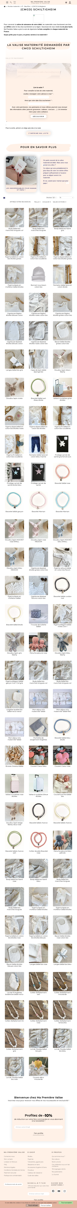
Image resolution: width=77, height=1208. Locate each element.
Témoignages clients (58, 1169)
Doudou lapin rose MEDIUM (38, 541)
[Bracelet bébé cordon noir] (62, 585)
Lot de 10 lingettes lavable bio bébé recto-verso (14, 994)
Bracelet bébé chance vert (14, 852)
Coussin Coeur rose (62, 766)
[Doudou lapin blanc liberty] (62, 359)
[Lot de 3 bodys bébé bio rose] (14, 1066)
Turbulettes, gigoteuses (35, 1162)
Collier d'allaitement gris (14, 1050)
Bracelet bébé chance (38, 823)
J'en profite (38, 1133)
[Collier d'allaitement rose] (38, 1010)
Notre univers (56, 1162)
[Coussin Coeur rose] (62, 755)
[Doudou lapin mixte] (14, 387)
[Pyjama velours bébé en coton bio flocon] (62, 557)
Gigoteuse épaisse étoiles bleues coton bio (14, 343)
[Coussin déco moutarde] (38, 1066)
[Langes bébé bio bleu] (62, 953)
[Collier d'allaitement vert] (38, 981)
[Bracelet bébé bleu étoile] (62, 727)
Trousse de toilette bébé (38, 625)
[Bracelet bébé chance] (38, 811)
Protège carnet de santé (38, 484)
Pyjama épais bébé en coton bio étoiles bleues (38, 428)
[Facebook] (53, 1191)
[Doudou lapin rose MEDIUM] (38, 528)
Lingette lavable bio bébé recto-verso (14, 710)
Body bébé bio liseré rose (14, 880)
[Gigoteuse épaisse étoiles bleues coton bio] (14, 330)
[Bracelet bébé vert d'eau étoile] (38, 387)
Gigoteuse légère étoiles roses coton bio (38, 314)
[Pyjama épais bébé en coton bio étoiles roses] (14, 415)
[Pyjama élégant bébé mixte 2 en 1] (62, 613)
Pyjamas (30, 1159)
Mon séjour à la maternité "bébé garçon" (38, 711)
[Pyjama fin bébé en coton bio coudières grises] (38, 246)
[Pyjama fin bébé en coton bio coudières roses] (62, 415)
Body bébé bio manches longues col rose (38, 683)
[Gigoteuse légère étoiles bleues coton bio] (14, 302)
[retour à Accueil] (4, 6)
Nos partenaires (57, 1172)
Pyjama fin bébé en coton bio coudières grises (38, 258)
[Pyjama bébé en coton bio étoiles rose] (14, 925)
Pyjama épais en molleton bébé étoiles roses (38, 909)
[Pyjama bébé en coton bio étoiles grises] (14, 246)
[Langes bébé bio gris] (14, 359)
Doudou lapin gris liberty (14, 654)
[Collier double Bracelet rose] (38, 840)
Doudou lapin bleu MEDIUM (14, 569)
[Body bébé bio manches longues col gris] (14, 217)
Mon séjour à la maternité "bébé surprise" (14, 739)
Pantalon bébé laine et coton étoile (62, 286)
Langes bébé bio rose (38, 964)
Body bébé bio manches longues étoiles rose (62, 881)
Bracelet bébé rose (62, 483)
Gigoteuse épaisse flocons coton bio (38, 597)
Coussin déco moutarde (38, 1078)
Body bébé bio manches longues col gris (14, 230)
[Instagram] (64, 1191)
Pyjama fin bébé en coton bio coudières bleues (14, 456)
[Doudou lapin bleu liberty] (62, 642)
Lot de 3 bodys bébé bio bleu (62, 1050)
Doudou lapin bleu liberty (62, 654)
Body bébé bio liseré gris (62, 229)
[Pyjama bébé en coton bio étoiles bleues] (38, 925)
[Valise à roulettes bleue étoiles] (38, 783)
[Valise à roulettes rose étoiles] (14, 783)
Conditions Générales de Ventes (14, 1170)
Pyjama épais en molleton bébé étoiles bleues (62, 909)
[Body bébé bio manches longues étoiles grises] (38, 217)
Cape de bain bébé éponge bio (38, 371)
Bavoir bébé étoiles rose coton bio (62, 937)
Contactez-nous (9, 1156)
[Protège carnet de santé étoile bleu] (14, 472)
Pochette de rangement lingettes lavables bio (38, 739)
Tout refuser (33, 1205)
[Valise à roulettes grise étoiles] (62, 387)
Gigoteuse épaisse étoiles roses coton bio (38, 342)
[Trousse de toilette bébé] (38, 613)
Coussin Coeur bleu (38, 766)
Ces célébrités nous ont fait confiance (61, 1165)
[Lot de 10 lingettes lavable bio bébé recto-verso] (14, 981)
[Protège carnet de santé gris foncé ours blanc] (62, 444)
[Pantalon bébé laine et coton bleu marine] (38, 444)
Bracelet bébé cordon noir (62, 597)
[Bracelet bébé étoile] (14, 613)
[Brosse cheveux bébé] (14, 755)
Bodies (30, 1156)
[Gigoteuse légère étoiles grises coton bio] (62, 302)
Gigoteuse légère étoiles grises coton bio (62, 314)
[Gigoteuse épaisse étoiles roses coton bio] (38, 330)
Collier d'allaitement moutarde (62, 993)
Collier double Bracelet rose (38, 852)
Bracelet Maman (38, 511)
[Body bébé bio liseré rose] (14, 868)
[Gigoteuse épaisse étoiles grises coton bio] (38, 557)
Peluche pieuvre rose (38, 653)
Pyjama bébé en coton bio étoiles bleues (38, 937)
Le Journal (55, 1174)
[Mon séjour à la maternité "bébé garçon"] (38, 698)
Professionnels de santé (13, 1184)
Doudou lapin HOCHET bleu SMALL (62, 541)
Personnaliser (46, 1205)
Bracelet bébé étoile (14, 625)
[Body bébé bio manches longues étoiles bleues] (14, 896)
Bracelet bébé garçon (14, 511)
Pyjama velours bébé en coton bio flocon (62, 569)
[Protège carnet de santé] (38, 472)
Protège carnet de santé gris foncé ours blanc (62, 456)
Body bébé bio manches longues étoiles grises (38, 230)
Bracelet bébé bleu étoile (62, 739)
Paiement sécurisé (10, 1173)
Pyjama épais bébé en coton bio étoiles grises (62, 258)
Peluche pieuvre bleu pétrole (62, 852)
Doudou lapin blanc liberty (62, 371)
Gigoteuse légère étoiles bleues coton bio (14, 315)
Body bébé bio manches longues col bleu (62, 683)
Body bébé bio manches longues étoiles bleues (14, 909)
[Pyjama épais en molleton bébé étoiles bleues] (62, 896)
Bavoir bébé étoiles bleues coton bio (14, 965)
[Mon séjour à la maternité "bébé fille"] (62, 698)
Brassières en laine (34, 1164)
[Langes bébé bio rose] (38, 953)
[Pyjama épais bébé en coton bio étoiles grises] (62, 246)
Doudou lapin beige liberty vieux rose (14, 824)
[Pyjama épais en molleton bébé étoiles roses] (38, 896)
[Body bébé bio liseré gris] (62, 217)
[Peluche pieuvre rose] (38, 642)
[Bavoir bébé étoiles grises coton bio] (62, 330)
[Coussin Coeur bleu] (38, 755)
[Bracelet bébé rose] (62, 472)
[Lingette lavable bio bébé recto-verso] (14, 698)
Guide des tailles (33, 1175)
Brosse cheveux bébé (14, 766)
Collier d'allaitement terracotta (62, 1022)
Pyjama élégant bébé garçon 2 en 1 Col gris (14, 682)
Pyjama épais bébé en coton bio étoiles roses (14, 427)
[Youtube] (59, 1191)
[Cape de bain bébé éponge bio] (38, 359)
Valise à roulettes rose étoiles (14, 795)
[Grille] (4, 197)
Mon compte (8, 1159)
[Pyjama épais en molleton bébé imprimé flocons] (14, 585)
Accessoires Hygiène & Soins (37, 1167)
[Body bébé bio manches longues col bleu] (62, 670)
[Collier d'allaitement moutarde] (62, 981)
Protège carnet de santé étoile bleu (14, 484)
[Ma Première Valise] (40, 2)
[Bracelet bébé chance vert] (14, 840)
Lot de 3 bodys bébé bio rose (14, 1078)
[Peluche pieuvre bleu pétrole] (62, 840)
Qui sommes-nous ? (58, 1156)
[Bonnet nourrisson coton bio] (38, 274)
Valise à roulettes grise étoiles (62, 399)
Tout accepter (66, 1203)
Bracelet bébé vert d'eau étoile (38, 399)
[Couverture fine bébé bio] (62, 783)
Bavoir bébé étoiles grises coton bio (62, 342)
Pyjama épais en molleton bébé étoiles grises (14, 287)
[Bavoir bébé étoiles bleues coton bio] (14, 953)
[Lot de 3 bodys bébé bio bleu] (62, 1038)
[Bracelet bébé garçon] (14, 500)
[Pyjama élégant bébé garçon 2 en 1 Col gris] (14, 670)
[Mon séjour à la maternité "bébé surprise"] (14, 727)
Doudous (31, 1170)
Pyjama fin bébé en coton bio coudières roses (62, 428)
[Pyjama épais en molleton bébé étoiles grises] (14, 274)
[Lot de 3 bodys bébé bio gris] (38, 1038)
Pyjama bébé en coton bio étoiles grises (14, 258)
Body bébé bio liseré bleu (38, 880)
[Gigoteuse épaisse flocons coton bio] (38, 585)
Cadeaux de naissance (35, 1173)
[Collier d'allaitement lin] (14, 1010)
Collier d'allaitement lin (14, 1021)
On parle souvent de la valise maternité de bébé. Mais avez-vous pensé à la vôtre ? (55, 162)
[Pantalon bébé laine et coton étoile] (62, 274)
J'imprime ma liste (38, 133)
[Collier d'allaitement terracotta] (62, 1010)
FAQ (5, 1164)
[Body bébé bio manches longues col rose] (38, 670)
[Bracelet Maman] (38, 500)
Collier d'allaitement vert (38, 993)
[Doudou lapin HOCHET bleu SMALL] (62, 528)
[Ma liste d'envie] (66, 2)
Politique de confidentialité (13, 1175)
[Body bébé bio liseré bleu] (38, 868)
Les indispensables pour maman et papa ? (21, 189)
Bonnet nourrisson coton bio (38, 286)
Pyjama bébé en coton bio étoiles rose (14, 937)
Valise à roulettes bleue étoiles (38, 795)
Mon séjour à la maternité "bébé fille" (62, 710)
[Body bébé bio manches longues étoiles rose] (62, 868)
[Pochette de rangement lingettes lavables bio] (38, 727)
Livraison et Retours (10, 1162)
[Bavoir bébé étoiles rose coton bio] (62, 925)
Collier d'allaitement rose (38, 1022)
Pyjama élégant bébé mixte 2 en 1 (62, 625)
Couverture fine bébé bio (62, 795)
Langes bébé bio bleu (62, 964)
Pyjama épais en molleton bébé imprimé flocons (14, 598)
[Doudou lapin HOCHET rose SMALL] (14, 528)
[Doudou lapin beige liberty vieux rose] (14, 811)
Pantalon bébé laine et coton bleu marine (38, 456)
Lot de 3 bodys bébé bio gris (38, 1050)
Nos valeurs (55, 1159)
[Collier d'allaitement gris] (14, 1038)
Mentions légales (9, 1167)
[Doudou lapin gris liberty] (14, 642)
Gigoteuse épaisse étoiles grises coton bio (38, 569)
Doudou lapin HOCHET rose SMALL (14, 541)
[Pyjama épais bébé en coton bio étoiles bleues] (38, 415)
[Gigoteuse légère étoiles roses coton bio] (38, 302)
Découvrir (38, 116)
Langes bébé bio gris (14, 370)
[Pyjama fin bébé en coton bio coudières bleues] (14, 444)
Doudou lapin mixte (14, 398)
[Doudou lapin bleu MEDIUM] (14, 557)
